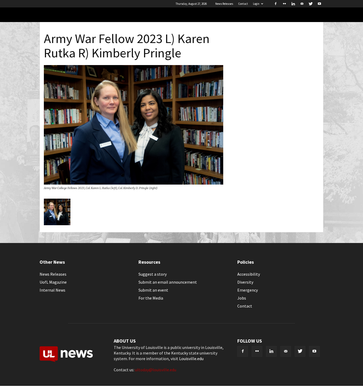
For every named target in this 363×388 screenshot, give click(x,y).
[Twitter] (311, 3)
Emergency (247, 290)
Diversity (245, 282)
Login (256, 4)
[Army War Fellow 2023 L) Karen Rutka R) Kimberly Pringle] (133, 183)
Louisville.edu (191, 358)
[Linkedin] (293, 3)
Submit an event (153, 290)
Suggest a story (152, 274)
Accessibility (248, 274)
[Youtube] (319, 3)
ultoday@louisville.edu (155, 369)
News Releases (224, 4)
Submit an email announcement (167, 282)
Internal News (52, 290)
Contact (243, 4)
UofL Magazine (53, 282)
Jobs (241, 298)
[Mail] (302, 3)
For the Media (150, 298)
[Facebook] (276, 3)
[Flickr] (284, 3)
